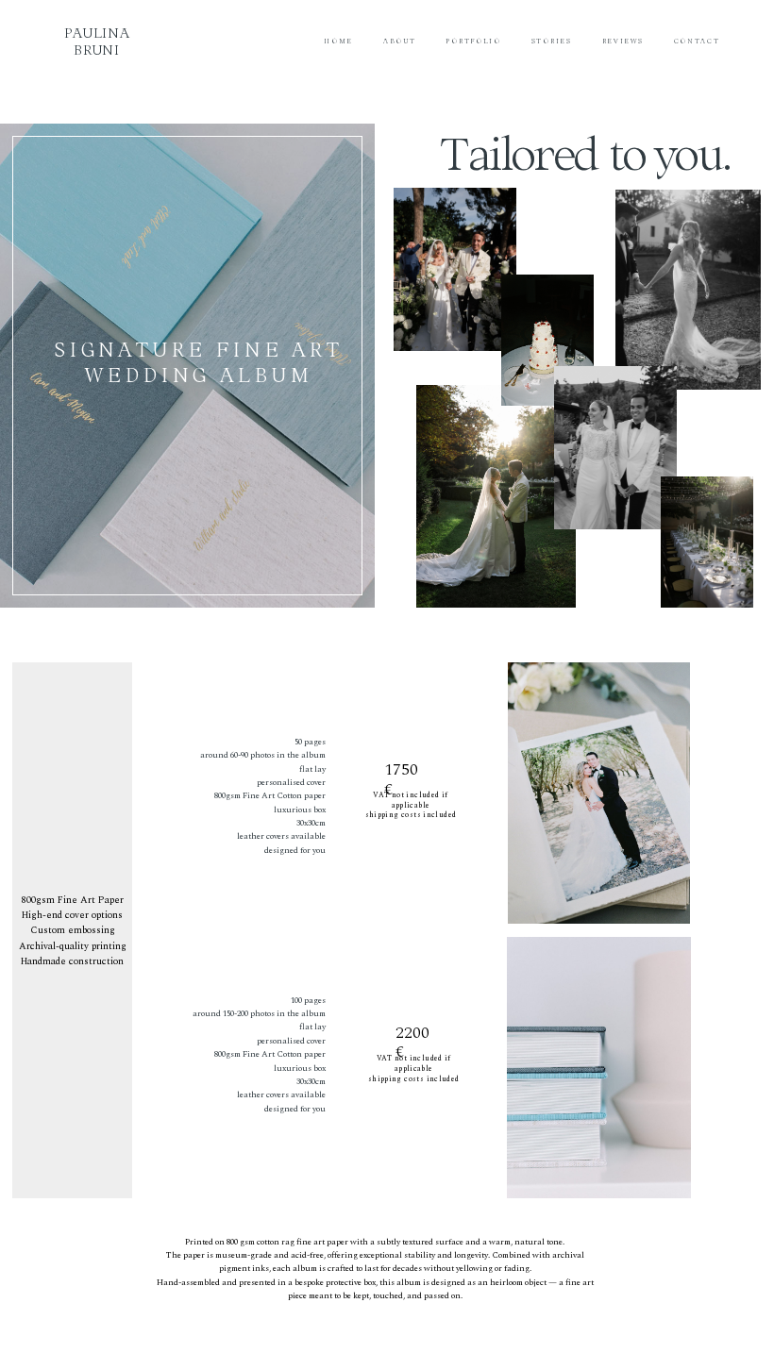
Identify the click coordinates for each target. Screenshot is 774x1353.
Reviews (623, 41)
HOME (338, 41)
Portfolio (473, 41)
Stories (551, 41)
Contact (697, 41)
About (399, 41)
